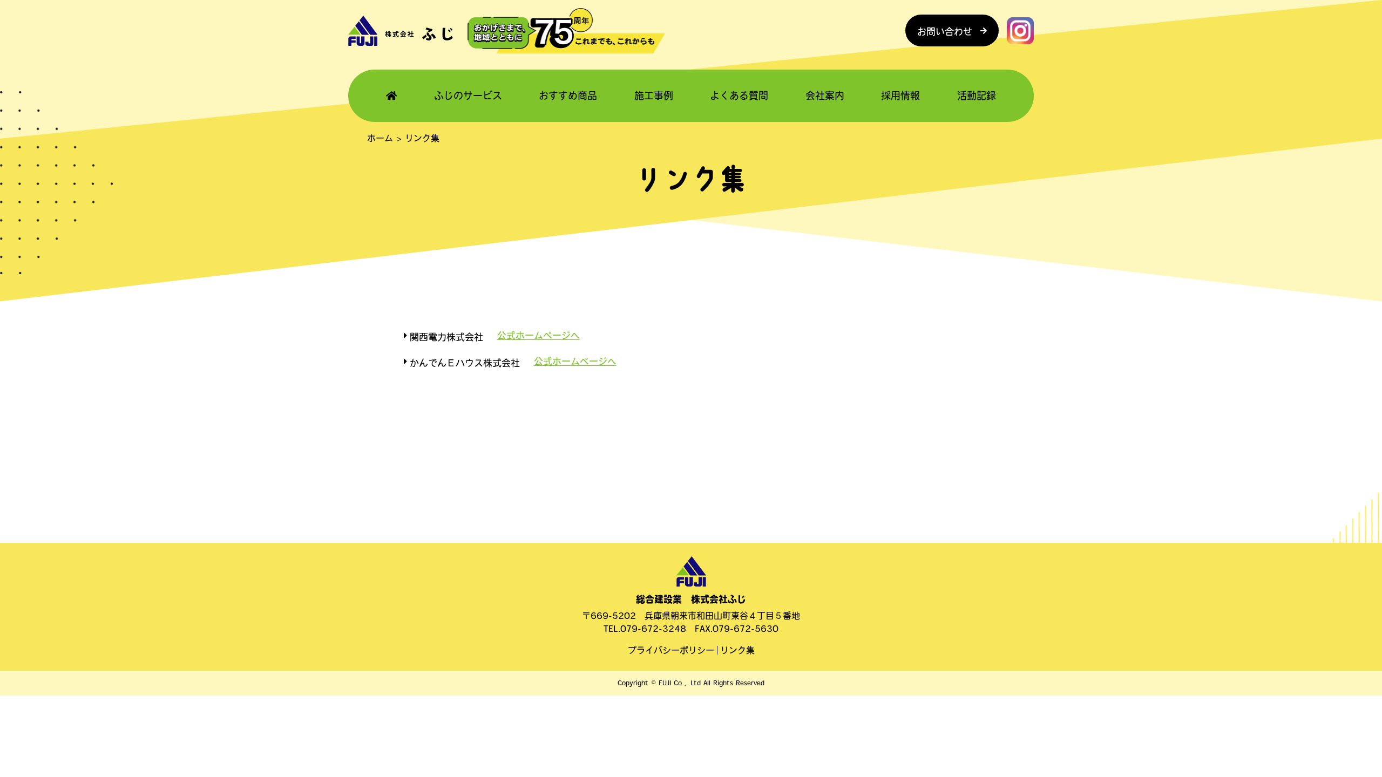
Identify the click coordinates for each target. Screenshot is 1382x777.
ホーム (380, 138)
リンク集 (737, 650)
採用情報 (900, 95)
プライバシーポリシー (671, 650)
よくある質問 (739, 95)
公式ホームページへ (538, 335)
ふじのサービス (468, 95)
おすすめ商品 (568, 95)
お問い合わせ (944, 31)
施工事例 (653, 95)
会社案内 (824, 95)
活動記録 (976, 95)
